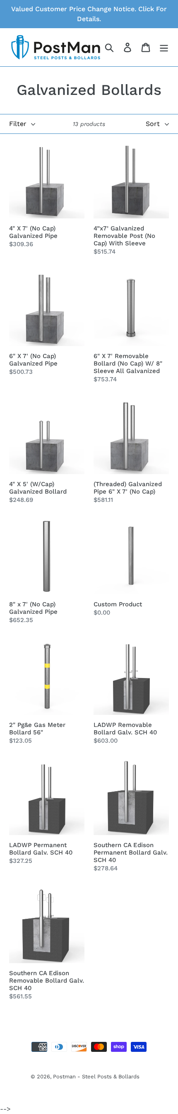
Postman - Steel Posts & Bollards (96, 1076)
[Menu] (164, 47)
